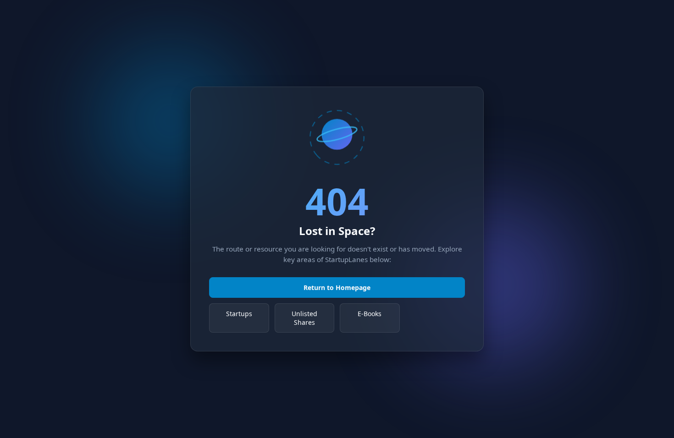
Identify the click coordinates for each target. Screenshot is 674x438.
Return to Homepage (337, 287)
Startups (239, 313)
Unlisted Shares (304, 318)
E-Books (369, 313)
